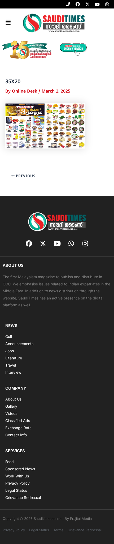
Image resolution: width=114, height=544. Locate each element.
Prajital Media (81, 518)
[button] (7, 22)
